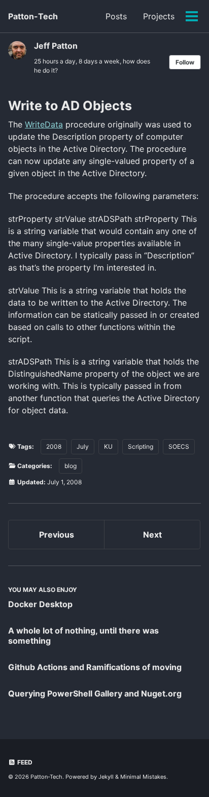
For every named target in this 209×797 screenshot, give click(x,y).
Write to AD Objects (70, 105)
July (83, 446)
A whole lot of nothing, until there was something (83, 635)
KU (108, 446)
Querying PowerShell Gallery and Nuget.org (95, 693)
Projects (159, 16)
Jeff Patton (56, 46)
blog (70, 466)
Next (152, 534)
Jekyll (106, 776)
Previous (56, 534)
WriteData (44, 124)
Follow (185, 62)
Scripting (140, 446)
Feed (24, 762)
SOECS (178, 446)
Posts (116, 16)
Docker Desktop (40, 604)
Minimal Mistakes (143, 776)
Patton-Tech (33, 16)
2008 (53, 446)
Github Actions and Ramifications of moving (95, 667)
